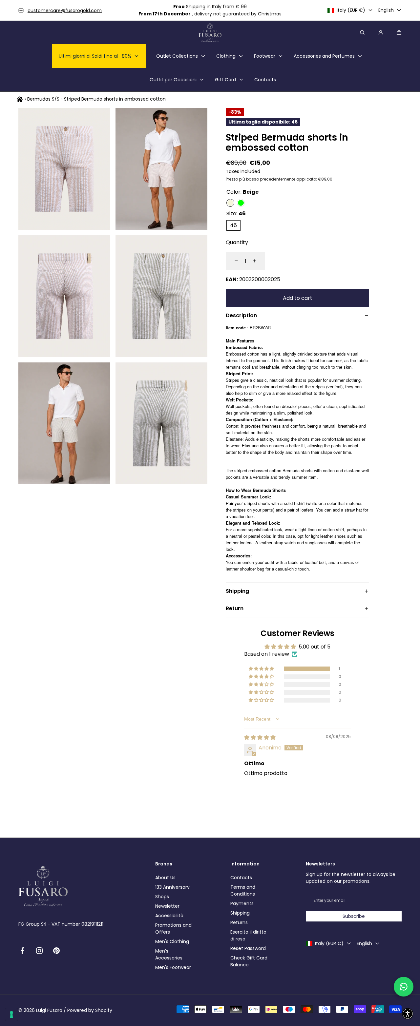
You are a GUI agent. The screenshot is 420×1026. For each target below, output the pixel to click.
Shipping (240, 913)
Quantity (237, 242)
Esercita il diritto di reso (248, 935)
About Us (165, 877)
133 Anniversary (172, 887)
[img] (260, 737)
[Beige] (230, 203)
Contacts (241, 877)
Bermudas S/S (43, 99)
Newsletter (167, 906)
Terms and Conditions (242, 890)
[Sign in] (380, 32)
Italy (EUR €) (351, 10)
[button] (399, 32)
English (386, 10)
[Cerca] (362, 32)
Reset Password (248, 948)
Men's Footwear (173, 967)
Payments (242, 903)
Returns (239, 922)
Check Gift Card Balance (248, 961)
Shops (162, 896)
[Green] (241, 203)
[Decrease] (232, 261)
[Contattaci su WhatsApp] (403, 987)
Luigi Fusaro (49, 1010)
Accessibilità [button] (169, 915)
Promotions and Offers (173, 928)
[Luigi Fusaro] (210, 32)
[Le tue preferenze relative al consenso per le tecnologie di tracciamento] (11, 1014)
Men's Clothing (172, 941)
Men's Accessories (168, 954)
